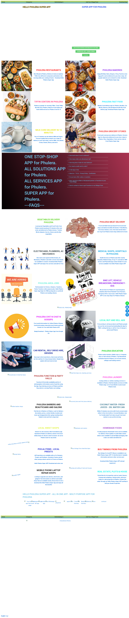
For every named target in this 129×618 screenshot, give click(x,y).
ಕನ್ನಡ (7, 616)
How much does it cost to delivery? (79, 155)
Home (3, 2)
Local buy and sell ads (112, 320)
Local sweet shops (48, 428)
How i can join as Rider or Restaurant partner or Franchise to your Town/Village (87, 181)
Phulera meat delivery (112, 222)
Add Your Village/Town (92, 2)
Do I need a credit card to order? (78, 166)
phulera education (112, 351)
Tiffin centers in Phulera (48, 101)
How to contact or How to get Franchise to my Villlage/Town (86, 185)
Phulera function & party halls (48, 377)
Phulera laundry (112, 377)
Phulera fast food (112, 101)
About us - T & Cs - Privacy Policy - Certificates (82, 173)
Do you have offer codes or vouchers (79, 177)
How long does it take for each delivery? (80, 162)
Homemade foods (112, 428)
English (3, 616)
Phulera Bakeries (112, 70)
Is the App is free (74, 170)
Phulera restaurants (48, 70)
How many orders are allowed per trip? (80, 159)
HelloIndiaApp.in (59, 2)
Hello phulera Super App (37, 7)
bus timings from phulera (112, 449)
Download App (123, 2)
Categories (29, 2)
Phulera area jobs (48, 283)
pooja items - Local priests (48, 450)
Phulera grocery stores (112, 131)
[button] (87, 155)
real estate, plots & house (112, 471)
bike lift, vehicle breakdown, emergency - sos (112, 283)
